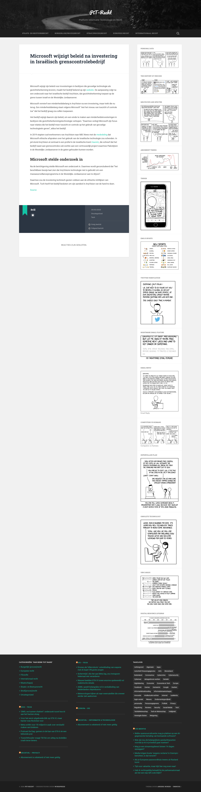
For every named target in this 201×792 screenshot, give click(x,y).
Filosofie (24, 675)
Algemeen (150, 667)
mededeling (101, 134)
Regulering (138, 707)
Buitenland (138, 675)
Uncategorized (96, 214)
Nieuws (149, 699)
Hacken (174, 687)
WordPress (60, 786)
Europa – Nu (84, 708)
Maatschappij (27, 683)
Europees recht (27, 671)
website (90, 90)
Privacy (173, 703)
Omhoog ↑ (177, 786)
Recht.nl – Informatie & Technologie (96, 720)
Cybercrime (161, 675)
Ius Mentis (140, 729)
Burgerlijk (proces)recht (31, 667)
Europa (175, 683)
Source (33, 190)
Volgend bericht (97, 228)
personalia (138, 703)
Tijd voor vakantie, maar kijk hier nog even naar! (155, 766)
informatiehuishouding (142, 691)
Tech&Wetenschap (141, 711)
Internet (165, 695)
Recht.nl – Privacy (30, 753)
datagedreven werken (152, 679)
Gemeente (156, 687)
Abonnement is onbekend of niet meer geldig (40, 757)
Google (165, 687)
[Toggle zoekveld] (178, 33)
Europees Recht (121, 33)
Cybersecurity (173, 675)
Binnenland (169, 671)
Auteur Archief (33, 215)
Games (147, 687)
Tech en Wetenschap (158, 711)
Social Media (167, 707)
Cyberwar (137, 679)
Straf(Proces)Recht (97, 33)
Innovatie (137, 695)
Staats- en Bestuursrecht (35, 33)
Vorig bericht (96, 224)
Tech (93, 217)
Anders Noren (164, 786)
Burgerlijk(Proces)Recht (67, 33)
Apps (159, 667)
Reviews (148, 707)
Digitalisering (139, 683)
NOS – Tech (26, 707)
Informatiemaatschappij (162, 691)
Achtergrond (138, 667)
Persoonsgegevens (152, 703)
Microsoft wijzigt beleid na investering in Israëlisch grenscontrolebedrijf (73, 59)
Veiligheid (172, 711)
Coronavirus (149, 675)
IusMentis (174, 695)
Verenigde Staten (140, 715)
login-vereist (138, 699)
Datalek (166, 679)
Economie (150, 683)
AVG (159, 671)
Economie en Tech (163, 683)
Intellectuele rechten (151, 695)
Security (157, 707)
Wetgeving (153, 715)
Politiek (164, 703)
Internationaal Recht (146, 33)
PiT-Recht (100, 12)
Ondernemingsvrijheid (162, 699)
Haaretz (95, 142)
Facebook (137, 687)
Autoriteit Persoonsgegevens (144, 671)
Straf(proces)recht (29, 691)
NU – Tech (83, 663)
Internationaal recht (29, 679)
